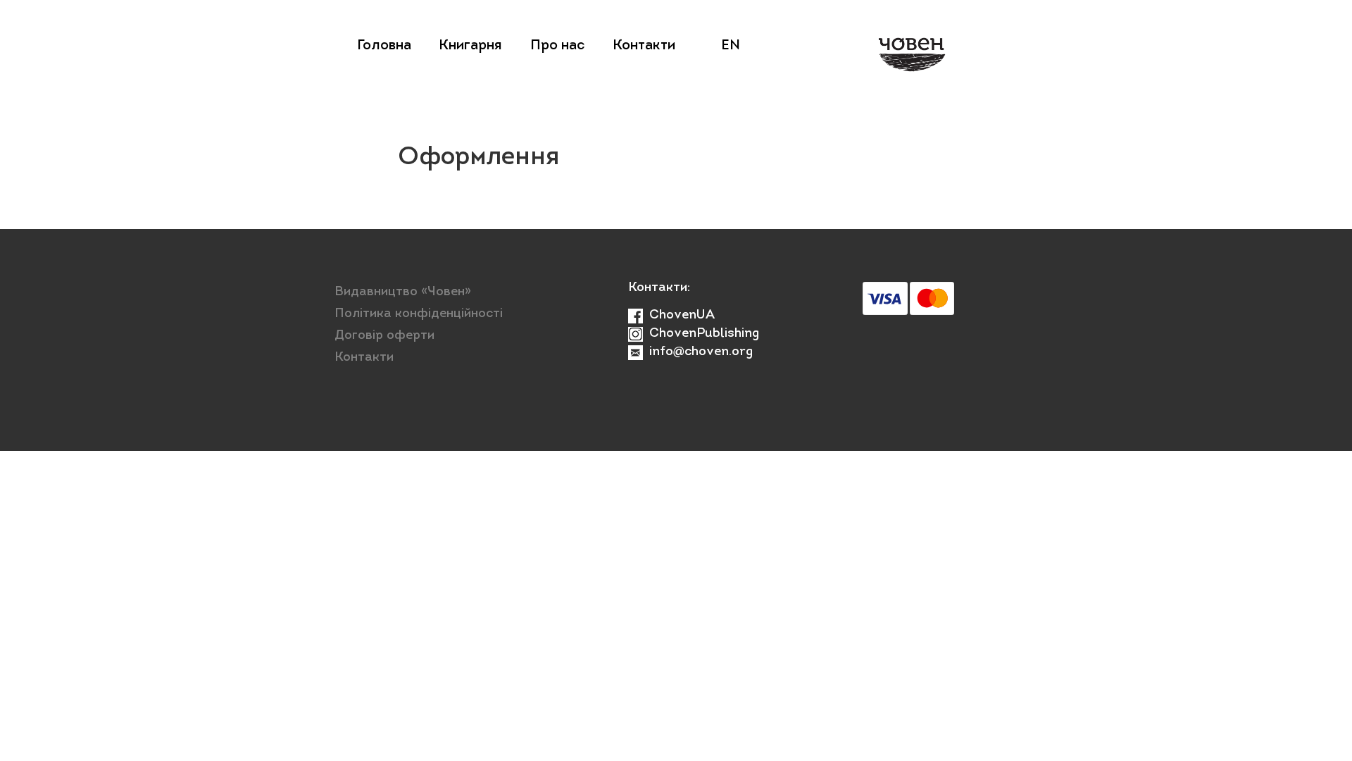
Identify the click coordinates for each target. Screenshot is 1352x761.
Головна (384, 46)
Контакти (644, 46)
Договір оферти (384, 336)
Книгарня (470, 46)
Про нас (557, 46)
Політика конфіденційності (418, 314)
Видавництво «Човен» (402, 292)
